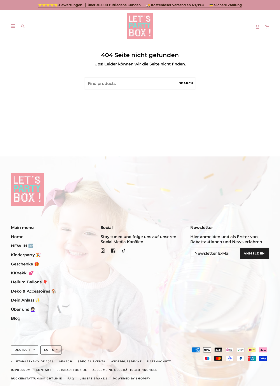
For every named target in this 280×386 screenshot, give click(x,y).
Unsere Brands (93, 378)
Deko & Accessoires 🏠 (33, 291)
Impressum (20, 370)
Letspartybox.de (72, 370)
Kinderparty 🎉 (26, 254)
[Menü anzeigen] (13, 26)
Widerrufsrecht (126, 361)
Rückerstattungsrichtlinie (36, 378)
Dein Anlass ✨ (25, 300)
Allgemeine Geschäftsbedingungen (125, 370)
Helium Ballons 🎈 (29, 281)
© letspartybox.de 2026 (32, 361)
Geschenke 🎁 (25, 264)
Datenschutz (159, 361)
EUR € (49, 349)
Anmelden (254, 253)
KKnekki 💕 (22, 272)
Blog (15, 318)
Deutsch (23, 349)
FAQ (70, 378)
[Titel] (257, 26)
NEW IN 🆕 (22, 245)
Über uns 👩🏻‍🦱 (23, 309)
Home (17, 236)
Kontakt (43, 370)
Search (186, 83)
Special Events (91, 361)
